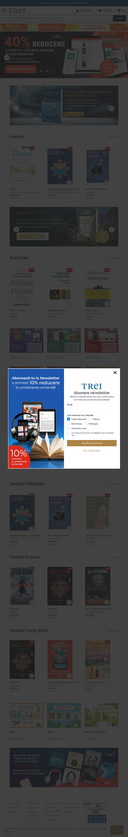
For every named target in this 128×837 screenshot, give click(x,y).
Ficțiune (96, 419)
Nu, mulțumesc (91, 450)
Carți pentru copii (78, 428)
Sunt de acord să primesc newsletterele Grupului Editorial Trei (92, 434)
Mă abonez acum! (91, 443)
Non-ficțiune (76, 424)
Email (69, 404)
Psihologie (93, 424)
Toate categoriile (78, 419)
